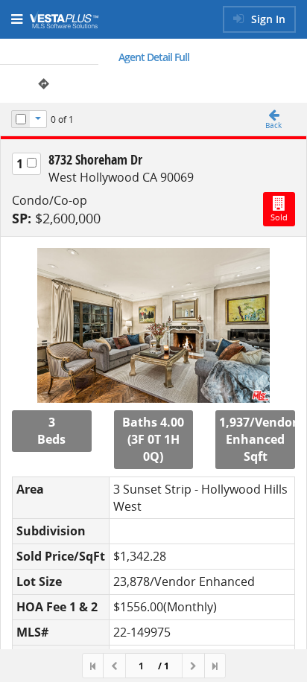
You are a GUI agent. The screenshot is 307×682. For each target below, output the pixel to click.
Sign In (266, 19)
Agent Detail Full (153, 57)
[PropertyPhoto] (153, 326)
